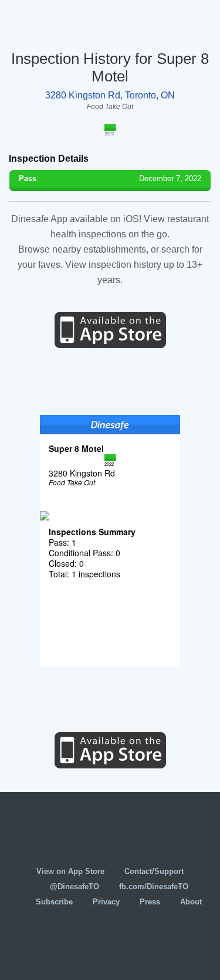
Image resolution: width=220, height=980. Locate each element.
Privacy (106, 901)
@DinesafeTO (74, 886)
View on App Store (70, 871)
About (191, 901)
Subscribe (54, 901)
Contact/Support (154, 871)
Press (150, 901)
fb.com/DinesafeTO (153, 886)
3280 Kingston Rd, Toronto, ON (110, 95)
